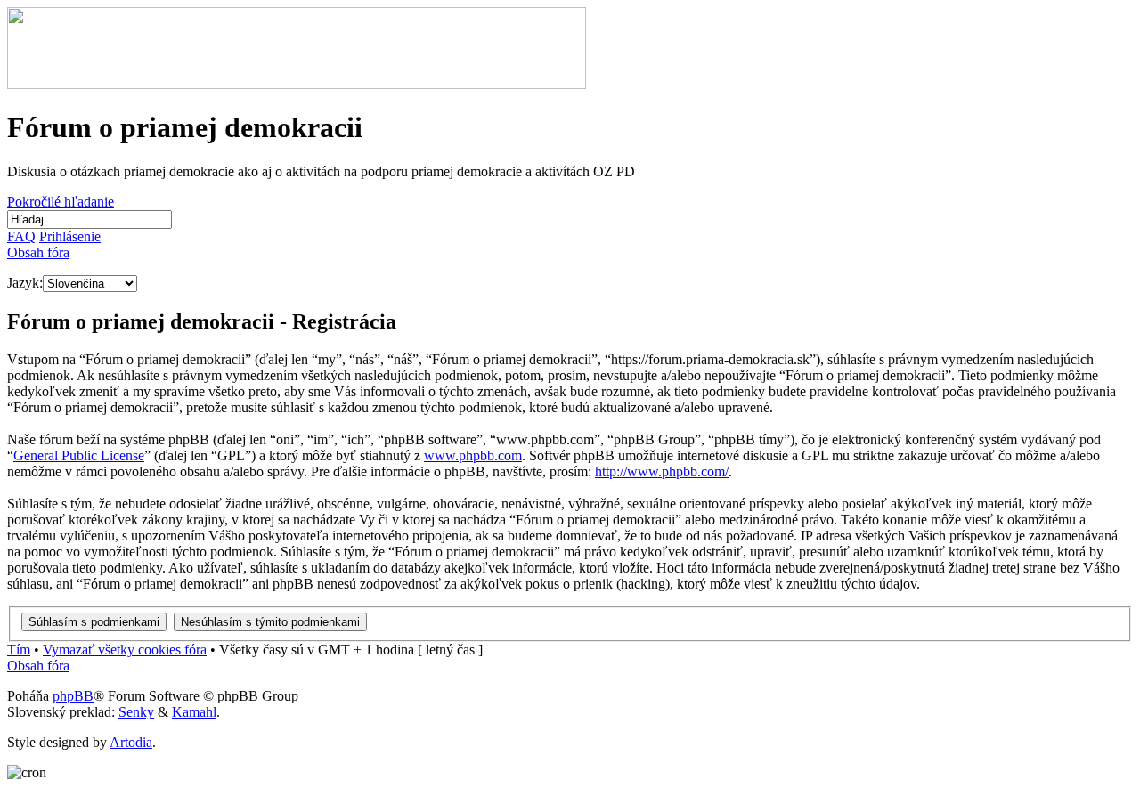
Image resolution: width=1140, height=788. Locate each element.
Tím (18, 649)
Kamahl (194, 711)
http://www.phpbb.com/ (662, 471)
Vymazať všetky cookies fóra (125, 649)
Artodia (131, 742)
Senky (136, 711)
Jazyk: (25, 282)
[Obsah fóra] (296, 84)
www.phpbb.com (473, 455)
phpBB (73, 695)
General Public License (78, 455)
